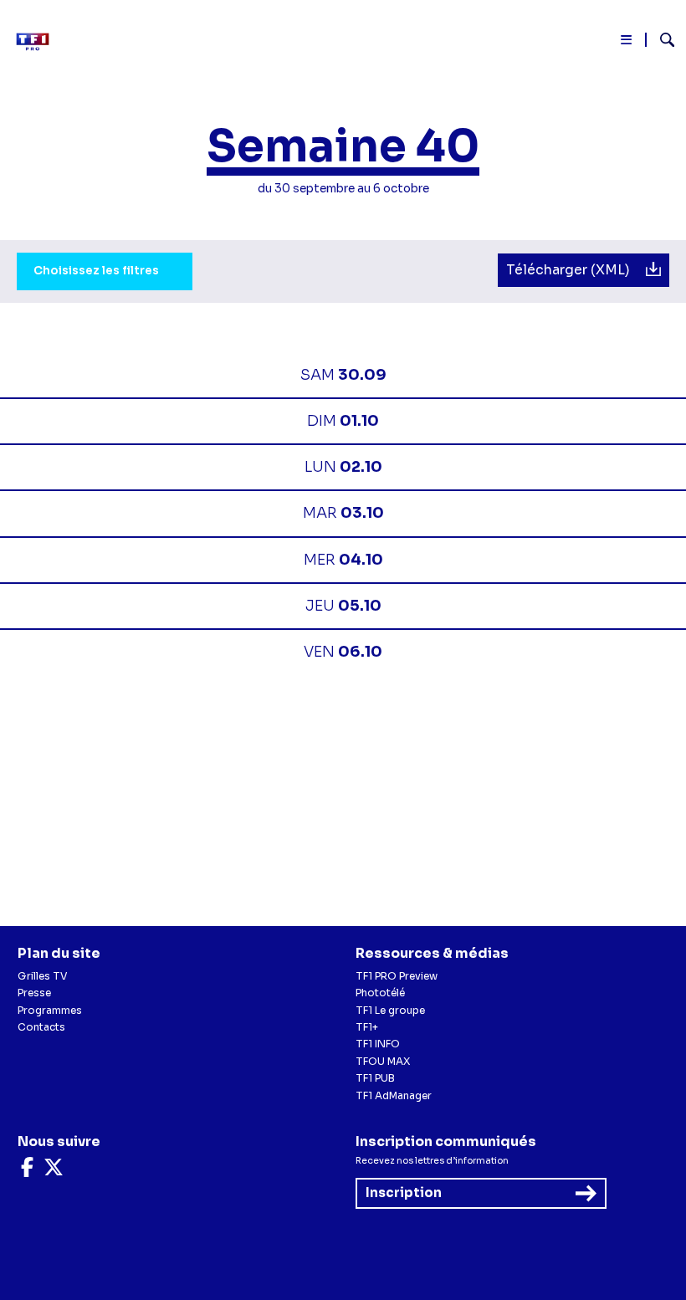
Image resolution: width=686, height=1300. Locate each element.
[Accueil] (37, 42)
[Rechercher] (660, 42)
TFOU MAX (383, 1061)
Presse (34, 992)
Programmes (50, 1010)
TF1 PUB (375, 1078)
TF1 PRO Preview (397, 976)
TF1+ (367, 1027)
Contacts (41, 1027)
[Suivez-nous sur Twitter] (54, 1170)
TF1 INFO (378, 1043)
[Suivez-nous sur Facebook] (27, 1170)
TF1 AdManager (394, 1095)
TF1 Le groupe (390, 1010)
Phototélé (380, 992)
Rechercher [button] (660, 40)
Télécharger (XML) (569, 270)
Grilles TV (43, 976)
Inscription (404, 1192)
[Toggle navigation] (627, 43)
